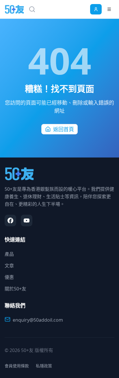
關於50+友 (15, 289)
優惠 (9, 277)
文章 (9, 265)
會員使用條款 (17, 365)
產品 (9, 254)
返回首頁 (63, 129)
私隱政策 (44, 365)
